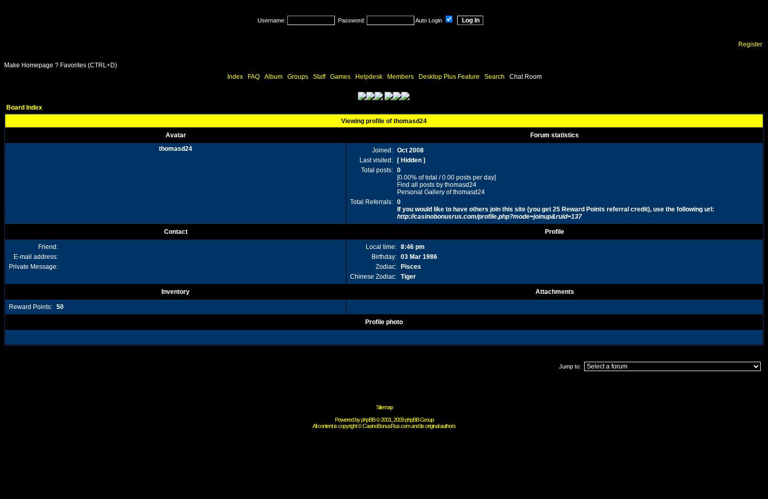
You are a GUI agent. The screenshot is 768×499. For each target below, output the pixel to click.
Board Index (24, 107)
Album (273, 76)
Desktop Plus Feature (449, 76)
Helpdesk (368, 76)
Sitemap (384, 407)
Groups (297, 76)
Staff (319, 76)
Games (340, 76)
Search (494, 76)
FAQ (254, 76)
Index (235, 76)
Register (750, 44)
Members (400, 76)
